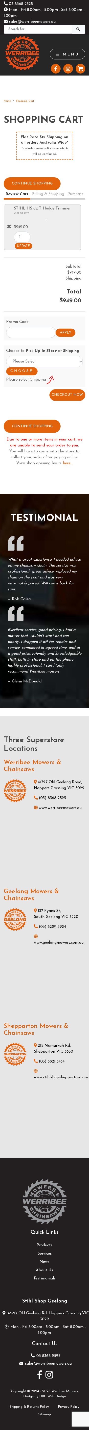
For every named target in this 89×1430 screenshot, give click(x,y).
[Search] (78, 29)
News (44, 1262)
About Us (44, 1270)
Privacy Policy (68, 1407)
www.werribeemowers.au (60, 808)
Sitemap (44, 1414)
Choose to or (42, 351)
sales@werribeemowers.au (32, 22)
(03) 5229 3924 (52, 927)
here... (68, 463)
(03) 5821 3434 (52, 1062)
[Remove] (8, 226)
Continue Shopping (32, 183)
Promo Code (17, 322)
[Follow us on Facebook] (56, 69)
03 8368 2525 (20, 4)
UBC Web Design (52, 1396)
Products (44, 1245)
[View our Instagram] (68, 69)
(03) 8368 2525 (52, 798)
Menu (69, 54)
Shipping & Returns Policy (29, 1407)
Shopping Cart (25, 101)
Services (45, 1254)
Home (7, 101)
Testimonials (44, 1278)
